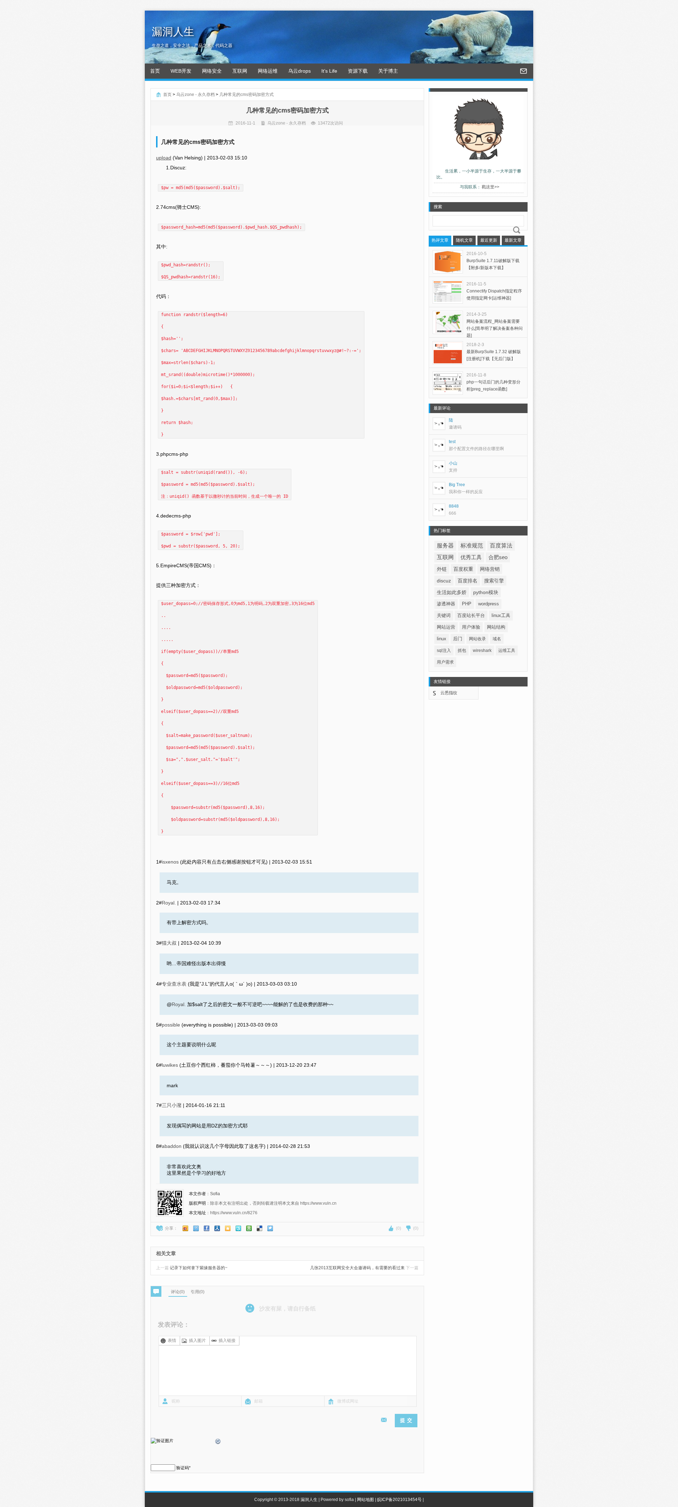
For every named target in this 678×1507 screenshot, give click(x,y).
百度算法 (501, 546)
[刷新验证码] (218, 1442)
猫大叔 (169, 943)
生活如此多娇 (451, 592)
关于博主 (388, 71)
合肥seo (497, 557)
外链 (442, 569)
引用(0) (197, 1291)
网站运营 (446, 627)
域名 (497, 638)
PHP (466, 603)
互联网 (239, 71)
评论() (178, 1291)
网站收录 (477, 638)
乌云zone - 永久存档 (195, 94)
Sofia (215, 1193)
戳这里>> (490, 186)
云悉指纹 (448, 692)
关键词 (444, 615)
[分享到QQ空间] (228, 1228)
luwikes (170, 1065)
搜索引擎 (494, 580)
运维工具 (506, 650)
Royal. (169, 903)
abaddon (172, 1146)
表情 (172, 1340)
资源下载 (358, 71)
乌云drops (299, 71)
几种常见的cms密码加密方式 (246, 94)
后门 (457, 638)
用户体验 (471, 627)
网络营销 (490, 569)
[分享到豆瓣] (249, 1228)
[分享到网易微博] (259, 1228)
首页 (155, 71)
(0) (398, 1228)
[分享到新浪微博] (185, 1228)
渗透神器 (446, 603)
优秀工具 (471, 557)
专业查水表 (174, 984)
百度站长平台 (471, 615)
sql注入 (444, 650)
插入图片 (197, 1340)
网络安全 (212, 71)
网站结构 (496, 627)
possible (171, 1025)
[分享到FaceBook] (206, 1228)
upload (163, 158)
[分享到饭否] (238, 1228)
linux (441, 638)
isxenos (170, 862)
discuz (444, 580)
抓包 (462, 650)
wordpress (488, 603)
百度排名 (467, 580)
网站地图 (365, 1499)
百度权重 (463, 569)
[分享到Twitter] (270, 1228)
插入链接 (227, 1340)
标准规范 (471, 546)
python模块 (485, 592)
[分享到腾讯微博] (196, 1228)
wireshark (482, 650)
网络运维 (268, 71)
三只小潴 (172, 1105)
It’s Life (329, 71)
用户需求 (445, 662)
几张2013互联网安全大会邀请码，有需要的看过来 (364, 1267)
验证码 (182, 1467)
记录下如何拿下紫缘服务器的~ (191, 1267)
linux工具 (501, 615)
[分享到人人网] (217, 1228)
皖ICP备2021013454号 (399, 1499)
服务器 (445, 546)
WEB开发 (181, 71)
